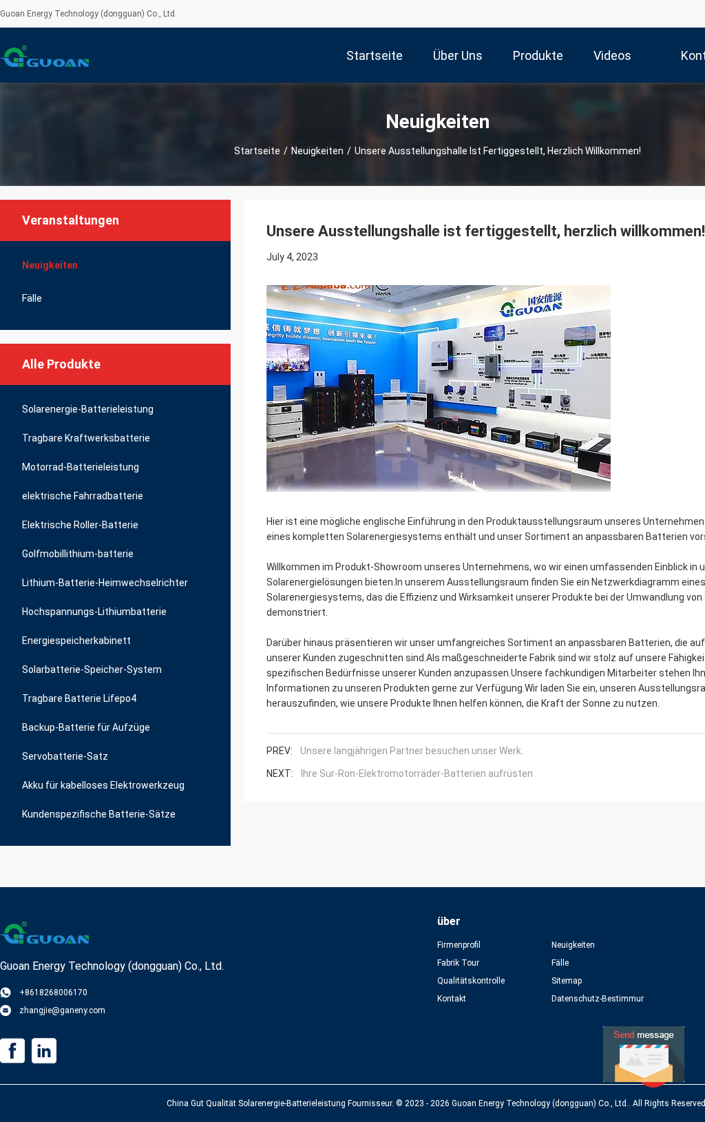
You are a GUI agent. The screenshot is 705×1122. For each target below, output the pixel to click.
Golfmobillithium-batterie (78, 553)
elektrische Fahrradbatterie (82, 495)
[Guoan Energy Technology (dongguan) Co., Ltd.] (45, 55)
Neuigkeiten (317, 150)
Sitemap (566, 981)
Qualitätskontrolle (471, 981)
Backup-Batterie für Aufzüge (86, 727)
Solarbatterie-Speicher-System (92, 669)
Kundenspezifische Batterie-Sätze (99, 814)
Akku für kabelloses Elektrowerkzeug (103, 785)
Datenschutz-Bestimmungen (597, 999)
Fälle (32, 298)
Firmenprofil (459, 945)
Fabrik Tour (458, 963)
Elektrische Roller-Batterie (80, 524)
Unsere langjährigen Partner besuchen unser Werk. (411, 750)
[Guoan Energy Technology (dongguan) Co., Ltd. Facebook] (12, 1051)
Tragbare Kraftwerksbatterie (86, 438)
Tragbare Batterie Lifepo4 (79, 698)
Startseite (257, 150)
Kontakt (451, 999)
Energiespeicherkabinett (76, 640)
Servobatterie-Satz (65, 756)
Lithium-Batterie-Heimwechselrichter (105, 582)
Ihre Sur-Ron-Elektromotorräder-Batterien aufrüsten (417, 773)
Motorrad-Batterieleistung (80, 466)
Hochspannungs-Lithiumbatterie (94, 611)
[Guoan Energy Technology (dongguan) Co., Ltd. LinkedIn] (44, 1051)
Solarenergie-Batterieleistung (88, 409)
